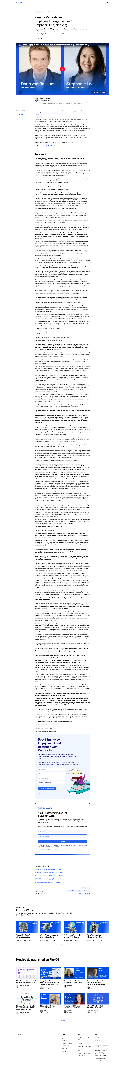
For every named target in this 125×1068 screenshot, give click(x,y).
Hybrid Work (65, 1038)
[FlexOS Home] (19, 1035)
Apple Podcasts (57, 142)
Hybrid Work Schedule (83, 1055)
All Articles (64, 1051)
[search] (107, 2)
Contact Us (97, 1040)
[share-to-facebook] (44, 38)
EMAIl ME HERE (41, 793)
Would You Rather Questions (85, 1046)
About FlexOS (98, 1038)
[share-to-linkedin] (39, 38)
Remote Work (65, 1040)
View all (62, 944)
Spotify (50, 142)
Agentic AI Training (99, 1053)
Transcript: (21, 114)
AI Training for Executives (101, 1050)
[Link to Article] (27, 927)
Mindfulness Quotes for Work (84, 1038)
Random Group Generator (84, 1053)
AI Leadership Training (100, 1055)
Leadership (64, 1048)
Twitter (54, 145)
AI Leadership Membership (101, 1061)
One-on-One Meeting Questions (83, 1042)
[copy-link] (36, 38)
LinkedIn (46, 145)
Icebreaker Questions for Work (84, 1049)
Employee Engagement (67, 1043)
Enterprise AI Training (100, 1058)
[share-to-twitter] (42, 38)
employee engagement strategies (57, 112)
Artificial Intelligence (67, 1046)
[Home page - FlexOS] (19, 2)
